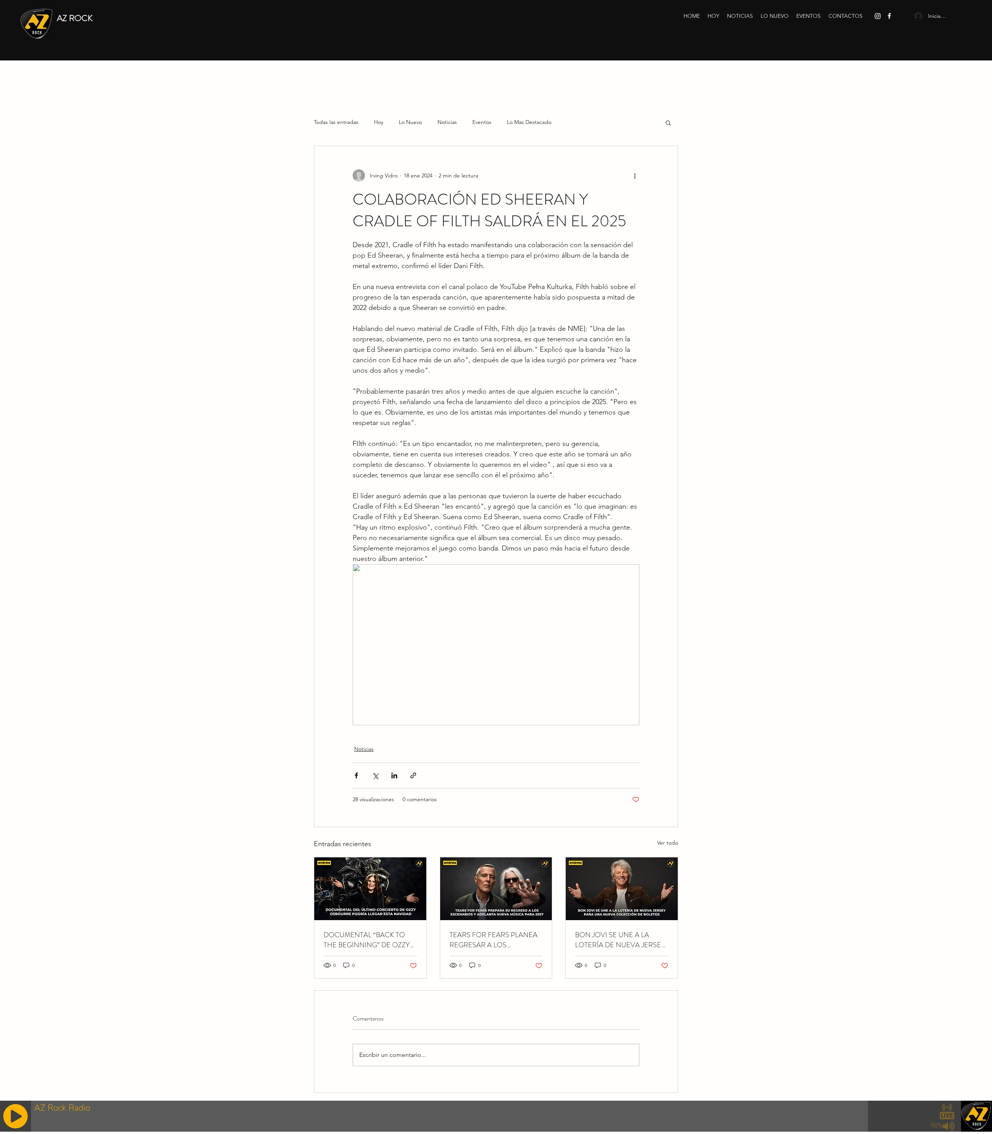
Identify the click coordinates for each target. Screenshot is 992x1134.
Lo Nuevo (410, 122)
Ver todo (667, 842)
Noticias (447, 122)
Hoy (378, 122)
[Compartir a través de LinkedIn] (394, 775)
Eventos (481, 122)
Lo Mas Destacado (529, 122)
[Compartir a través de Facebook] (356, 775)
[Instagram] (878, 16)
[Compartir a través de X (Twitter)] (375, 775)
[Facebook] (889, 16)
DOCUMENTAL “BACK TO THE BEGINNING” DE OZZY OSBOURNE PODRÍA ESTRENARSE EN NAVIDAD (367, 940)
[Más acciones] (634, 175)
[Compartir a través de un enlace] (413, 775)
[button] (668, 122)
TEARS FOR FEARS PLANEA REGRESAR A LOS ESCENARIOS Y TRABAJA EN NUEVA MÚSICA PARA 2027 (495, 940)
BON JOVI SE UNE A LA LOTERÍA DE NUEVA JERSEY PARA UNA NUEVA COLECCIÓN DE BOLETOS (620, 940)
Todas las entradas (336, 122)
